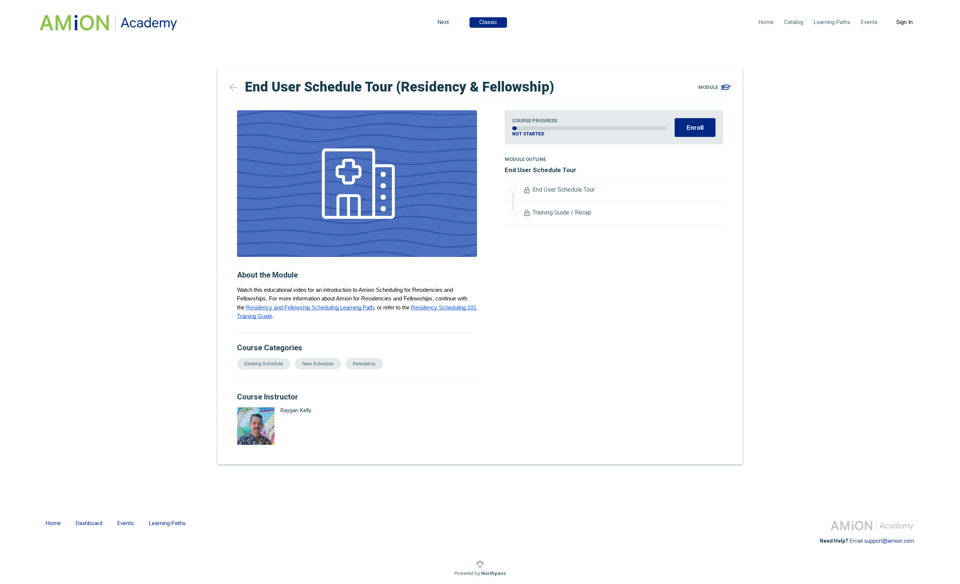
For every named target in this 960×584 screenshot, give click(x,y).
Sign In (904, 22)
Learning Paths (832, 22)
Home (766, 22)
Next (443, 22)
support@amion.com (889, 541)
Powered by (480, 573)
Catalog (793, 22)
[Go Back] (237, 87)
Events (869, 22)
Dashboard (89, 523)
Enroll (695, 127)
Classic (488, 22)
